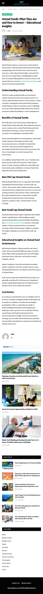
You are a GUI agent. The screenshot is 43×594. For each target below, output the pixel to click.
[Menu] (3, 3)
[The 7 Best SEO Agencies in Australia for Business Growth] (7, 508)
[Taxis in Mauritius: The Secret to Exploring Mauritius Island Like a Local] (7, 487)
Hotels (4, 544)
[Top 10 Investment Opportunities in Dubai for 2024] (21, 395)
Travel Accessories (8, 557)
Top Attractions (7, 554)
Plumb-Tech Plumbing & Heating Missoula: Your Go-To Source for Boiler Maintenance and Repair (20, 441)
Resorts (4, 550)
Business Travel (7, 14)
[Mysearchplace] (21, 3)
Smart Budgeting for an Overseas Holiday (28, 463)
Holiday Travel (6, 541)
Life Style (5, 547)
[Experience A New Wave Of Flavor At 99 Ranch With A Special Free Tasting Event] (7, 476)
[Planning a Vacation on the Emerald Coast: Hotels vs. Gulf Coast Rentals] (21, 363)
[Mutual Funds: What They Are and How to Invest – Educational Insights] (21, 47)
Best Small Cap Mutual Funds (14, 223)
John (9, 31)
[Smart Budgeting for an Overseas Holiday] (7, 465)
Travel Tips (5, 566)
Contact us (16, 583)
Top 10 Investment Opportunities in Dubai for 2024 (20, 409)
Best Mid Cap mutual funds (28, 81)
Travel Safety (6, 563)
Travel (4, 570)
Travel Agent (6, 560)
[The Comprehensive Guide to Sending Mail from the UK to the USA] (7, 519)
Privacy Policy (26, 583)
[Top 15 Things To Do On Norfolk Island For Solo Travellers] (7, 497)
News (3, 534)
